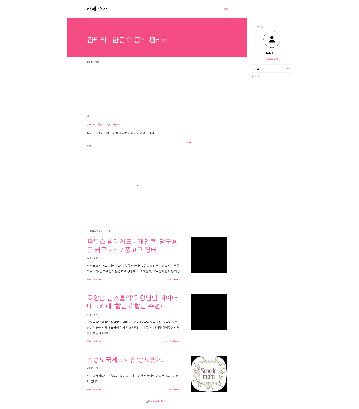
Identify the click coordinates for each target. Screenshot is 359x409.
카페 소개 (97, 9)
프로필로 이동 (272, 59)
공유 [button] (189, 142)
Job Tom (271, 53)
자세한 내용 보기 (172, 279)
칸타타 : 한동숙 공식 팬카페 (104, 124)
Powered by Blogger (159, 401)
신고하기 (256, 76)
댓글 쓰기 (97, 279)
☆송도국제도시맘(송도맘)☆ (125, 359)
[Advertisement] (157, 90)
